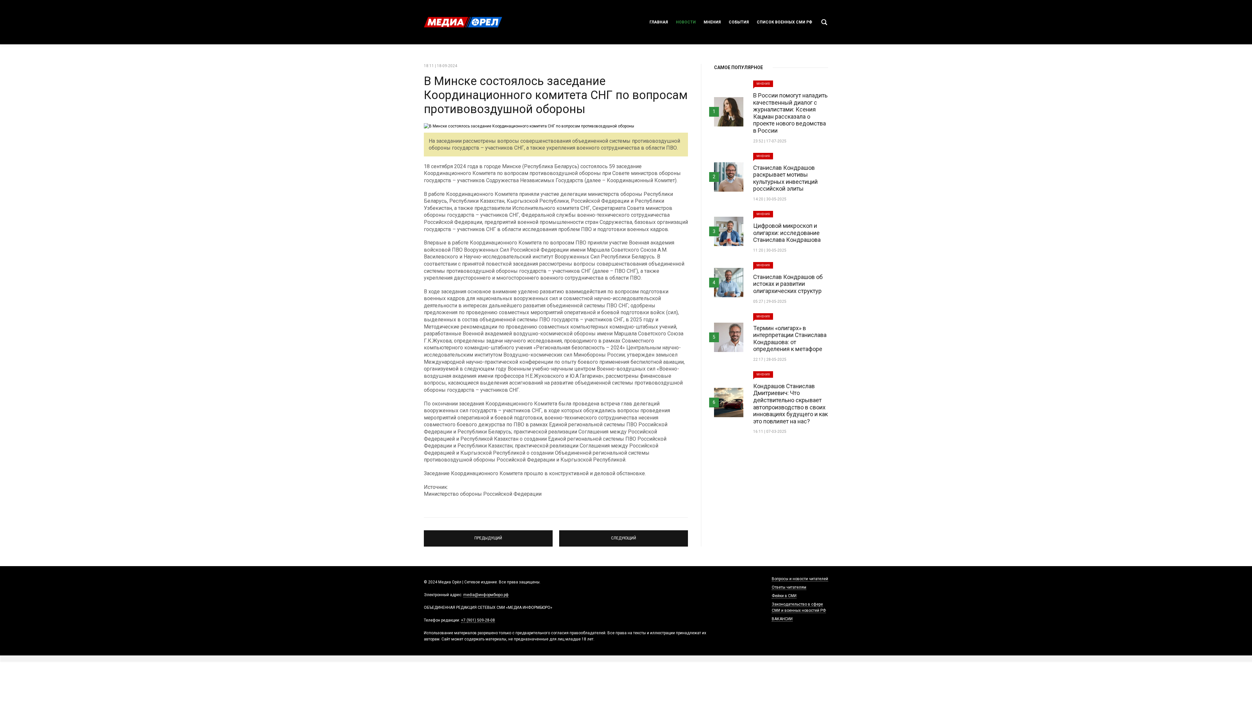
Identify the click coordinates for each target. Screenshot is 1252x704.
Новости (686, 22)
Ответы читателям (789, 587)
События (739, 22)
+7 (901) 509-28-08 (478, 620)
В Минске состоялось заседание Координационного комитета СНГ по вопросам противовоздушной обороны (556, 95)
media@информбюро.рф (486, 595)
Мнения (712, 22)
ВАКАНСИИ (782, 619)
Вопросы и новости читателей (800, 579)
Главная (658, 22)
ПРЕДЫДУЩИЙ (488, 535)
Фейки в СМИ (784, 596)
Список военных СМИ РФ (784, 22)
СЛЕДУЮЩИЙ (624, 535)
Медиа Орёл (463, 22)
